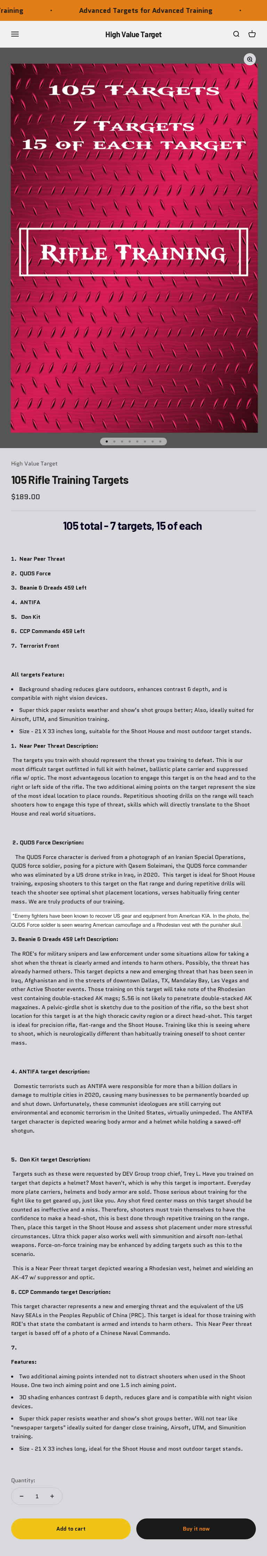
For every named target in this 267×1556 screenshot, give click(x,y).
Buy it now (196, 1529)
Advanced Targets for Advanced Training (122, 10)
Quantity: (23, 1480)
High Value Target (34, 464)
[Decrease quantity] (21, 1496)
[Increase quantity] (52, 1496)
